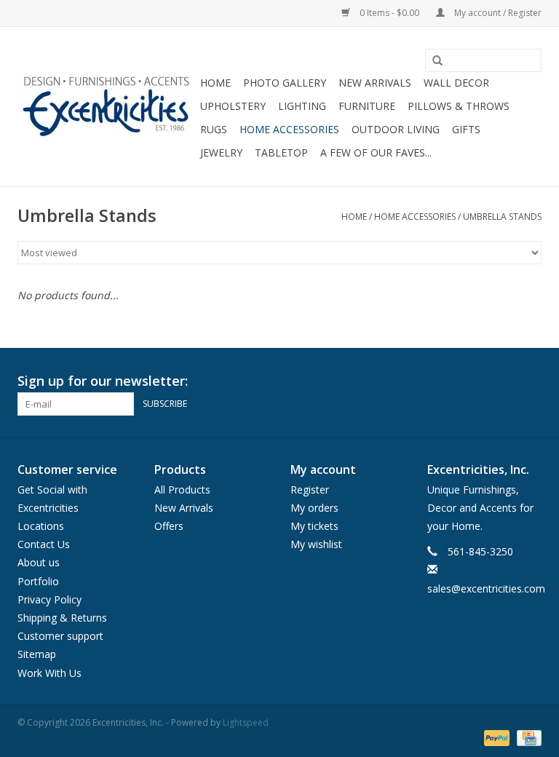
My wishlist (316, 544)
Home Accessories (289, 129)
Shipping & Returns (62, 618)
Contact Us (43, 544)
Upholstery (233, 106)
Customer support (60, 636)
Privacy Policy (49, 599)
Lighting (302, 106)
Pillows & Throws (459, 106)
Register (309, 489)
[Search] (432, 61)
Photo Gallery (284, 83)
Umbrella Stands (502, 216)
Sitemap (36, 654)
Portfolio (38, 581)
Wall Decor (456, 83)
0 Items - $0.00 (389, 13)
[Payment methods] (495, 738)
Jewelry (221, 152)
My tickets (314, 526)
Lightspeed (246, 722)
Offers (168, 526)
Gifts (466, 129)
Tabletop (281, 152)
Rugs (213, 129)
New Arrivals (374, 83)
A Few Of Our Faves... (376, 152)
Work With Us (49, 673)
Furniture (366, 106)
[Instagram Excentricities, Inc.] (530, 381)
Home (215, 83)
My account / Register (497, 13)
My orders (314, 508)
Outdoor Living (396, 129)
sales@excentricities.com (486, 588)
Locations (40, 526)
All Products (182, 489)
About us (38, 562)
